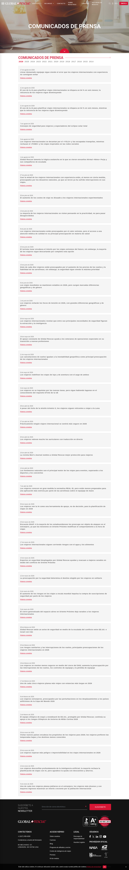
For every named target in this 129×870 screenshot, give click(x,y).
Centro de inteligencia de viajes (60, 851)
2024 (32, 61)
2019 (62, 61)
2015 (85, 61)
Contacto (61, 3)
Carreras (85, 3)
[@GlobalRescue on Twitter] (93, 837)
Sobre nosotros (72, 3)
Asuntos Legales (79, 842)
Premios (52, 855)
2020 (56, 61)
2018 (68, 61)
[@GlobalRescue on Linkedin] (97, 836)
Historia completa (26, 78)
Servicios (36, 3)
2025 (27, 61)
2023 (38, 61)
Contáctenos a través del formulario (30, 840)
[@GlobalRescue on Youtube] (105, 837)
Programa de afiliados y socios (60, 847)
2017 (73, 61)
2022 (44, 61)
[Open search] (110, 3)
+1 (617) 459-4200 (24, 836)
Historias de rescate (97, 3)
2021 (50, 61)
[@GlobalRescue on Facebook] (90, 836)
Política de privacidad (94, 867)
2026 (21, 61)
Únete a (124, 3)
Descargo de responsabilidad (79, 837)
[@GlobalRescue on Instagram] (101, 836)
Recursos (48, 3)
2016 (79, 61)
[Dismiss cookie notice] (126, 866)
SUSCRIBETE (100, 807)
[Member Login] (112, 3)
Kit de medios (54, 858)
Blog (51, 844)
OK (104, 867)
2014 (91, 61)
